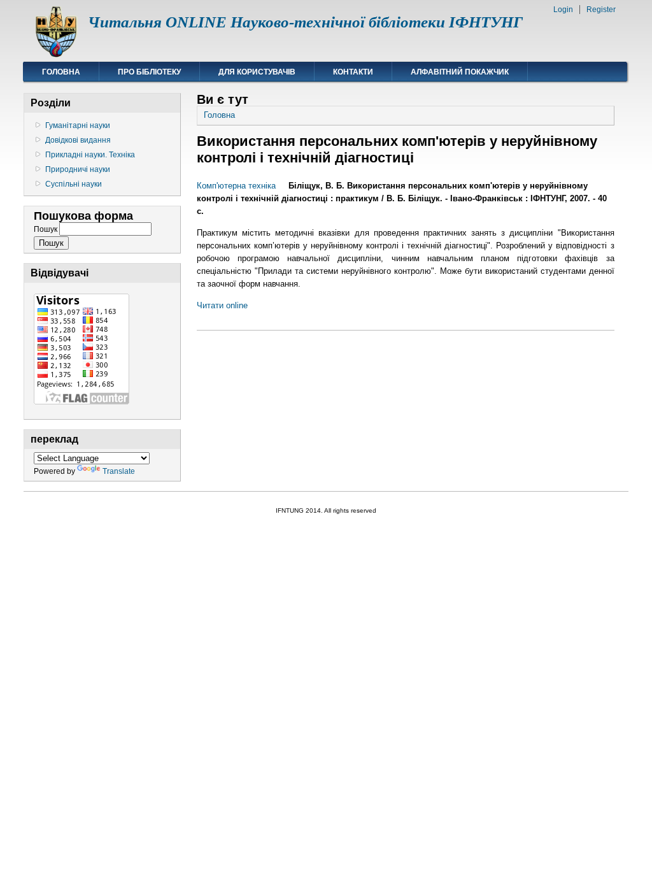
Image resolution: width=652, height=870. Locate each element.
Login (563, 9)
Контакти (353, 72)
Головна (61, 72)
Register (601, 9)
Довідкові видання (78, 140)
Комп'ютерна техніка (236, 185)
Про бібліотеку (149, 72)
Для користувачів (256, 72)
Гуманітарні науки (77, 125)
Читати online (222, 305)
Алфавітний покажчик (460, 72)
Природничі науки (77, 169)
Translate (119, 471)
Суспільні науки (73, 184)
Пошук (46, 229)
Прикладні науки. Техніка (90, 154)
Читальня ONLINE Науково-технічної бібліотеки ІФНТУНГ (305, 22)
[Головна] (55, 54)
